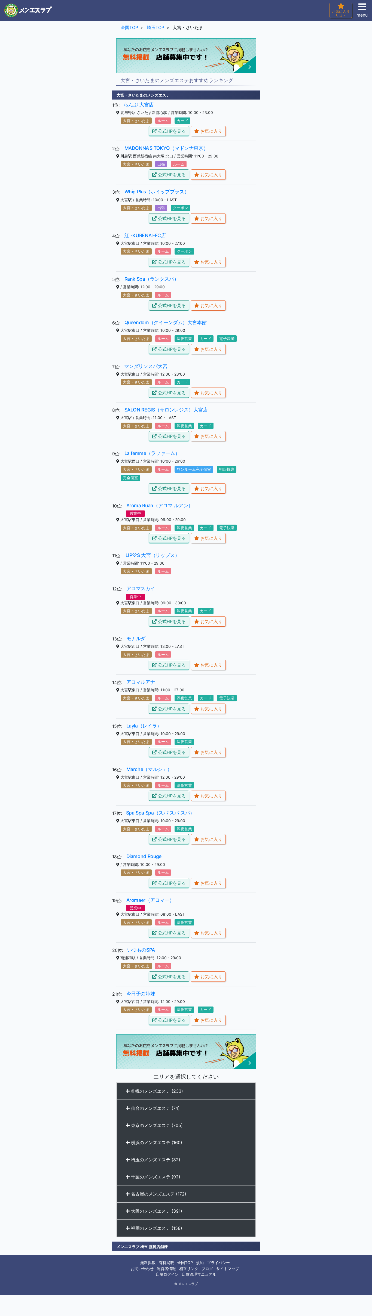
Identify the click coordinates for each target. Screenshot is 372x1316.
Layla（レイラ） (144, 726)
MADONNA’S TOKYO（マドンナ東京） (166, 148)
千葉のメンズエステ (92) (155, 1176)
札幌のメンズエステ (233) (156, 1091)
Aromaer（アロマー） (150, 900)
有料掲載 (166, 1262)
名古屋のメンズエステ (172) (158, 1194)
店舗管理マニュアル (199, 1274)
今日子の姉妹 (140, 993)
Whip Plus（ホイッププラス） (156, 191)
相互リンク (188, 1268)
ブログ (207, 1268)
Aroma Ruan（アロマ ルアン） (159, 505)
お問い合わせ (142, 1268)
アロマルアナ (140, 682)
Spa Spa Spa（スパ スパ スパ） (160, 813)
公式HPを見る (171, 131)
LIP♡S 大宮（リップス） (153, 555)
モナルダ (136, 638)
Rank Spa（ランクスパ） (151, 279)
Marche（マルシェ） (149, 769)
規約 (200, 1262)
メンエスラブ (188, 1284)
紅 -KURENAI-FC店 (145, 235)
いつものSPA (141, 950)
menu (362, 15)
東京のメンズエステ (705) (156, 1125)
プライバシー (218, 1262)
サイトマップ (227, 1268)
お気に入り (210, 131)
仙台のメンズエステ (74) (155, 1108)
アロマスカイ (140, 588)
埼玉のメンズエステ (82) (155, 1159)
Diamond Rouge (143, 856)
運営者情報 (166, 1268)
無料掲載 (147, 1262)
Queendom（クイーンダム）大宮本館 (165, 322)
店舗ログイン (167, 1274)
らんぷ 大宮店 (139, 104)
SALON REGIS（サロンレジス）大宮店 (166, 410)
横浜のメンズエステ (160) (156, 1142)
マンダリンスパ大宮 (145, 366)
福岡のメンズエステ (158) (156, 1228)
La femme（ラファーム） (152, 453)
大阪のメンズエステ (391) (156, 1211)
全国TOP (185, 1262)
